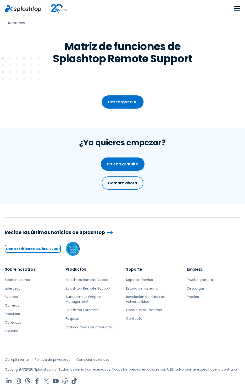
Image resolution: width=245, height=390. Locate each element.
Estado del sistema (142, 288)
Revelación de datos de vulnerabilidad (145, 299)
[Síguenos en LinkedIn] (9, 381)
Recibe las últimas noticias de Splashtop (55, 232)
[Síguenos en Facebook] (37, 381)
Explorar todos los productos (89, 327)
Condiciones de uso (92, 359)
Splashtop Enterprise (83, 310)
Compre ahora (122, 183)
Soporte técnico (139, 279)
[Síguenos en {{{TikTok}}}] (74, 381)
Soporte (134, 269)
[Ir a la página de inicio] (24, 8)
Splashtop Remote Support (88, 288)
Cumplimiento (17, 359)
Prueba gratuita (122, 164)
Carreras (12, 305)
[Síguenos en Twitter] (46, 381)
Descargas (196, 288)
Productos (76, 269)
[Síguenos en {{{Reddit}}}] (65, 381)
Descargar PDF (122, 102)
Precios (193, 296)
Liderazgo (13, 288)
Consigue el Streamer (144, 310)
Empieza (195, 269)
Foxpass (72, 318)
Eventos (11, 296)
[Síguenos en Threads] (27, 381)
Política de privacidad (53, 359)
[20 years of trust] (56, 8)
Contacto (13, 322)
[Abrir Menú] (237, 8)
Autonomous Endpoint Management (84, 299)
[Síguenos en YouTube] (55, 381)
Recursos (12, 313)
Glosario (11, 331)
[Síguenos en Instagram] (18, 381)
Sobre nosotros (20, 269)
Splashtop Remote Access (87, 279)
